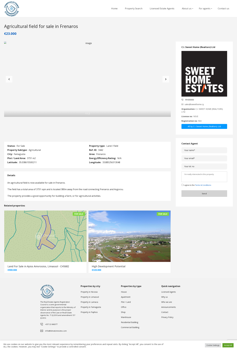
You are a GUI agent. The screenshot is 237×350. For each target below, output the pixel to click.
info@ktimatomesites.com (56, 331)
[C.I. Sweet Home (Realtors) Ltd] (204, 74)
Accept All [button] (228, 345)
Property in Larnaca (89, 302)
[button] (166, 79)
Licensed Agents (168, 292)
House (124, 292)
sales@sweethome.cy (194, 104)
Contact (164, 312)
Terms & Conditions (203, 185)
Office (123, 307)
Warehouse (126, 317)
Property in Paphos (89, 312)
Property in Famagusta (91, 307)
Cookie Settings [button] (213, 345)
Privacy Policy (167, 317)
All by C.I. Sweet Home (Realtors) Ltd (204, 126)
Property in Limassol (90, 297)
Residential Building (129, 322)
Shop (123, 312)
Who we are (166, 302)
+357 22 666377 (51, 324)
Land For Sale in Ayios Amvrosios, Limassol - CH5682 (38, 266)
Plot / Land (126, 302)
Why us (164, 297)
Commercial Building (130, 327)
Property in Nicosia (89, 292)
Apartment (125, 297)
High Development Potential (108, 266)
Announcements (168, 307)
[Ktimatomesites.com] (11, 8)
